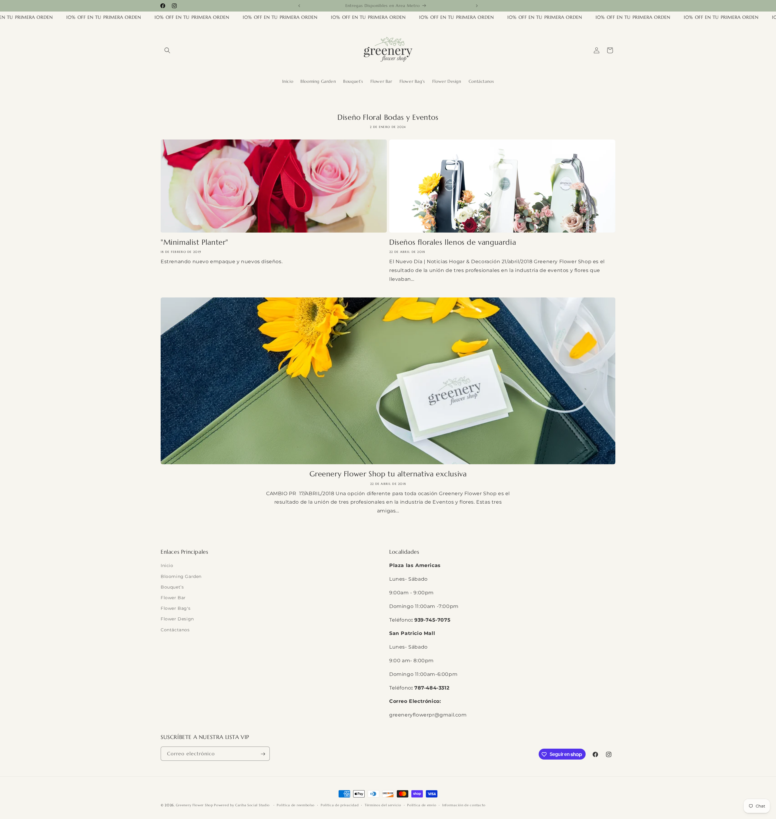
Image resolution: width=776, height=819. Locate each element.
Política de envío (421, 805)
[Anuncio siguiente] (476, 6)
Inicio (167, 566)
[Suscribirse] (262, 754)
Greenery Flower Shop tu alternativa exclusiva (388, 473)
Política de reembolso (296, 805)
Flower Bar (173, 597)
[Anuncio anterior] (299, 6)
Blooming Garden (181, 576)
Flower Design (177, 619)
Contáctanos (175, 630)
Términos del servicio (383, 805)
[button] (167, 50)
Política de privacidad (340, 805)
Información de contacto (464, 805)
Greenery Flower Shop (195, 805)
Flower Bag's (175, 608)
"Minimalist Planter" (194, 242)
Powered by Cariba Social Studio (242, 805)
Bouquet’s (172, 587)
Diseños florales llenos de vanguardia (452, 242)
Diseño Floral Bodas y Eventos (387, 117)
